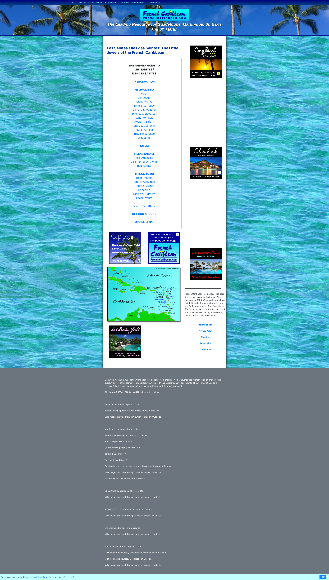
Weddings (144, 137)
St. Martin (125, 2)
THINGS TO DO (144, 173)
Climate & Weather (144, 109)
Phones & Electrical (144, 113)
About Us (205, 337)
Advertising (205, 343)
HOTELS (144, 145)
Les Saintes (138, 2)
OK (323, 577)
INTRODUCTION (144, 81)
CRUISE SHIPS (144, 222)
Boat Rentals (144, 177)
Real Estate (144, 165)
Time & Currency (144, 105)
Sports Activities (144, 181)
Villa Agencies (144, 157)
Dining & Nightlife (144, 193)
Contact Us (205, 349)
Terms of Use (205, 324)
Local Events (144, 197)
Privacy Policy (205, 331)
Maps (144, 93)
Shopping (144, 189)
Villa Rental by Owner (144, 161)
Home (72, 2)
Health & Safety (144, 121)
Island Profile (144, 101)
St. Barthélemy (111, 2)
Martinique (97, 2)
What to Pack (144, 117)
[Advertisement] (163, 341)
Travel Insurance (144, 133)
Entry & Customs (144, 125)
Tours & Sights (144, 185)
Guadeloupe (83, 2)
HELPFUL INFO (144, 89)
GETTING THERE (144, 205)
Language (144, 97)
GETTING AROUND (144, 214)
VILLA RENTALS (144, 153)
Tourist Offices (144, 129)
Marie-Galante (153, 2)
